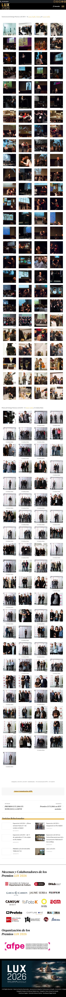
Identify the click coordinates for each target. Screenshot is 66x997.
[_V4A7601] (25, 320)
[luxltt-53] (40, 364)
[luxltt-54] (9, 334)
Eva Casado (55, 991)
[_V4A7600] (9, 320)
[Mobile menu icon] (63, 6)
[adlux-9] (9, 378)
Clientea (40, 993)
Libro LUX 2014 (50, 849)
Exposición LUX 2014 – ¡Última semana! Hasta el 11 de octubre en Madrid (22, 826)
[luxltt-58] (40, 349)
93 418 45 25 (58, 989)
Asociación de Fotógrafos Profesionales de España (42, 989)
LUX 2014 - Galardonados (28, 781)
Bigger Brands (52, 993)
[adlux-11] (56, 378)
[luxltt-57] (56, 334)
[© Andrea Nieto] (40, 417)
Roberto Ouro (36, 991)
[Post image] (6, 826)
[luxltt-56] (40, 334)
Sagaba (26, 993)
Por (42, 781)
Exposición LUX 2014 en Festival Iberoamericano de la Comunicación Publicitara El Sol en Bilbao (54, 838)
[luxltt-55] (25, 334)
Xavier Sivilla (29, 408)
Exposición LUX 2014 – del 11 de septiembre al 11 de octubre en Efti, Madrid (22, 837)
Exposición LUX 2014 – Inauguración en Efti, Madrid (54, 825)
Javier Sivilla (46, 17)
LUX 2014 (19, 781)
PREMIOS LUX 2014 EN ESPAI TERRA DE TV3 (21, 850)
